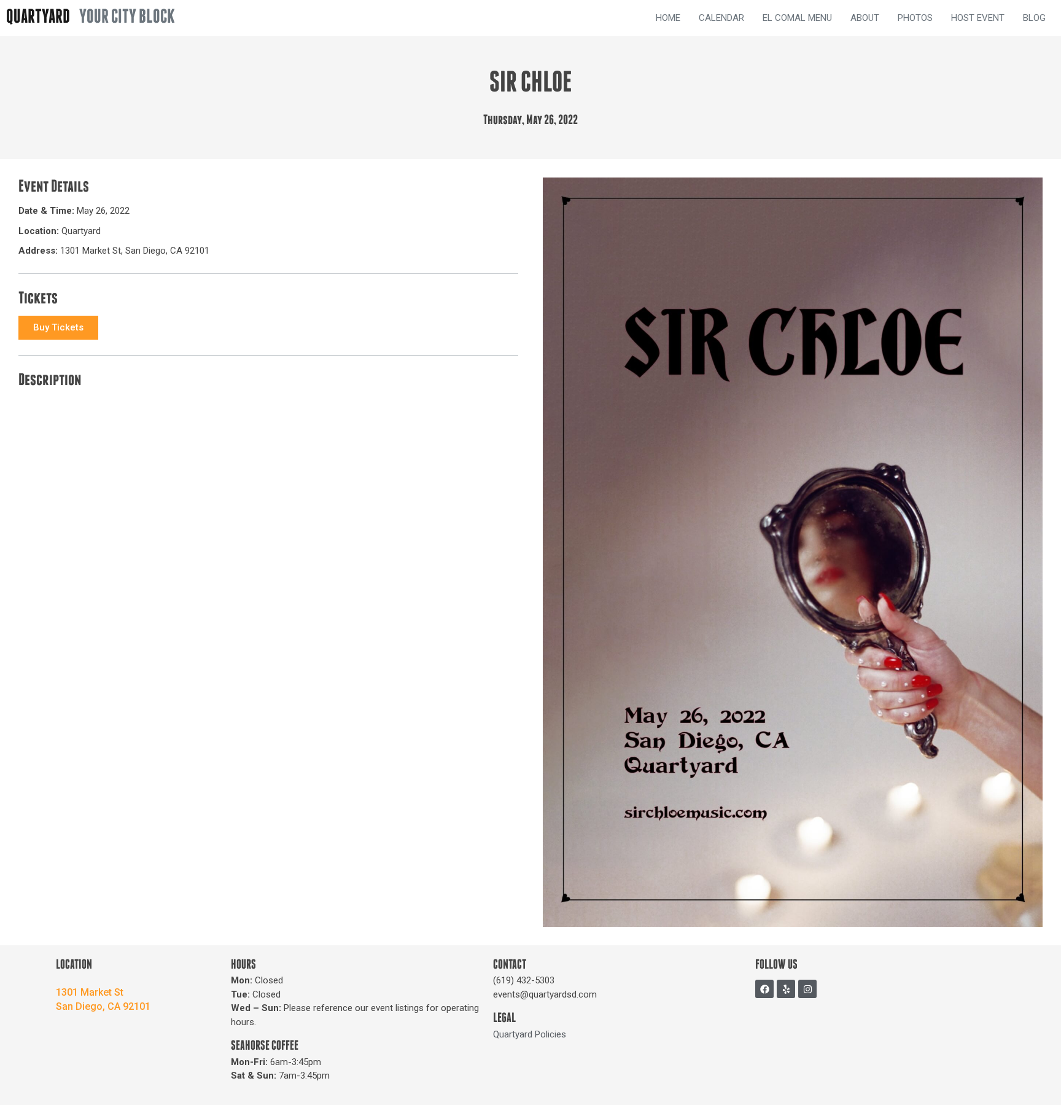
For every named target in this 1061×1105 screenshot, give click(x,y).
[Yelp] (786, 989)
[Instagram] (807, 989)
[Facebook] (764, 989)
